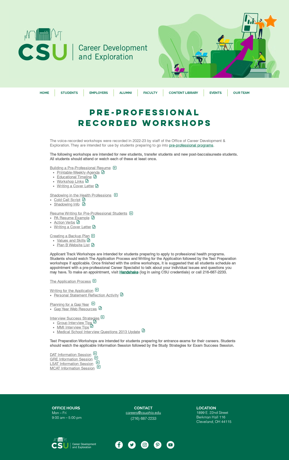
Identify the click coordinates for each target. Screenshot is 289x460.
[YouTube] (170, 445)
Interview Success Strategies (75, 318)
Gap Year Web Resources (75, 309)
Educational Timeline (74, 177)
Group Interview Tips (74, 322)
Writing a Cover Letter (75, 186)
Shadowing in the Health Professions (81, 195)
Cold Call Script (67, 199)
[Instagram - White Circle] (145, 445)
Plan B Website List (73, 245)
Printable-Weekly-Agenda (78, 172)
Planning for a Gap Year (69, 304)
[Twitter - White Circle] (132, 445)
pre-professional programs (191, 145)
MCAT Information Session (72, 368)
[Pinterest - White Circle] (157, 445)
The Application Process (70, 281)
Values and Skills (71, 240)
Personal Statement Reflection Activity (86, 295)
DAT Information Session (70, 354)
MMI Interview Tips (73, 327)
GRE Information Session (71, 359)
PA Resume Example (71, 218)
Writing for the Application (71, 290)
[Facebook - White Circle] (119, 445)
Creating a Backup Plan (70, 236)
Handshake (128, 272)
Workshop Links (70, 181)
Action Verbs (64, 222)
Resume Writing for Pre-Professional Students (88, 213)
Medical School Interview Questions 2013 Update (98, 332)
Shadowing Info (66, 204)
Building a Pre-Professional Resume (80, 168)
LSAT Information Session (71, 363)
